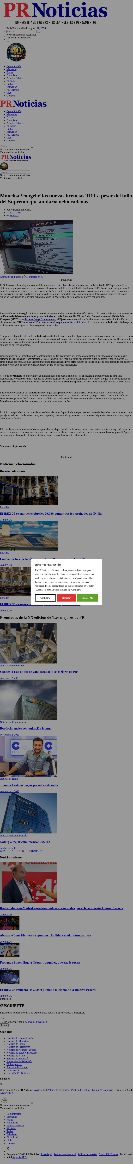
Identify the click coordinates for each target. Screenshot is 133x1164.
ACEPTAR (87, 598)
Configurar (45, 598)
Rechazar (66, 598)
